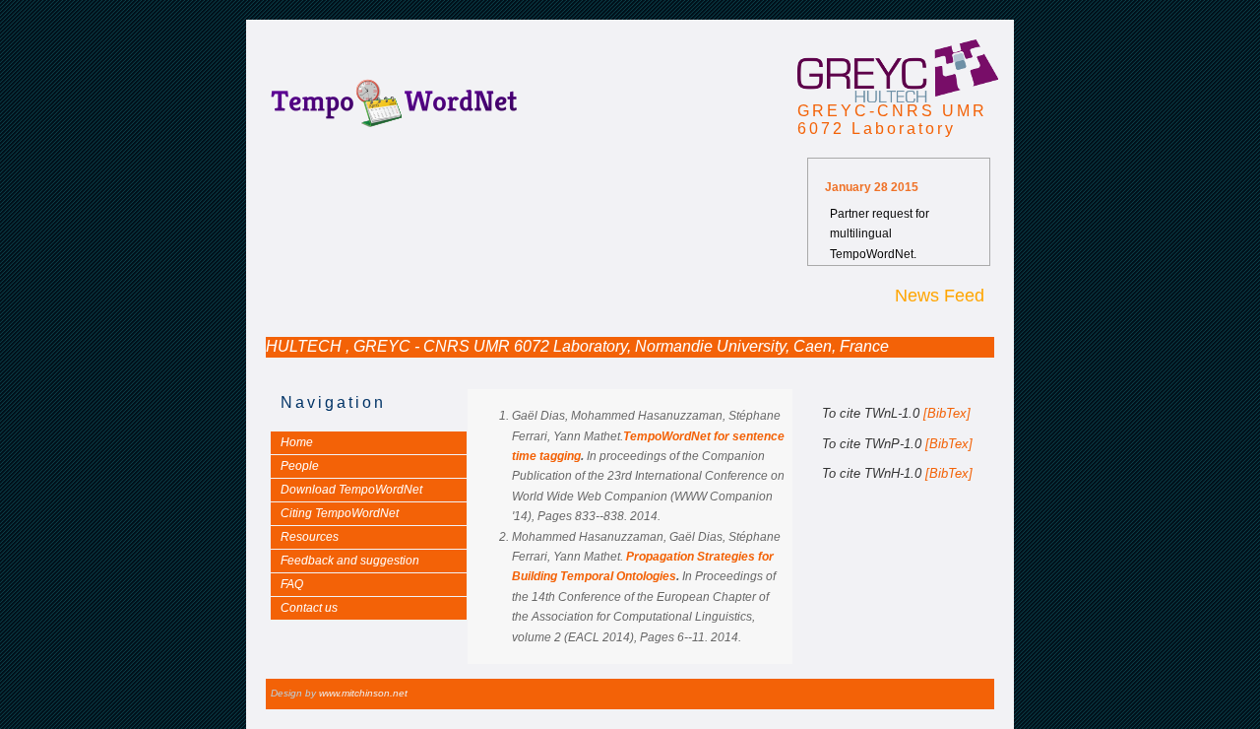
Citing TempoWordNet (340, 513)
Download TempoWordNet (351, 490)
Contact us (309, 608)
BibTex (947, 413)
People (300, 466)
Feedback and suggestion (350, 560)
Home (297, 442)
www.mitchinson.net (363, 693)
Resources (310, 537)
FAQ (292, 584)
